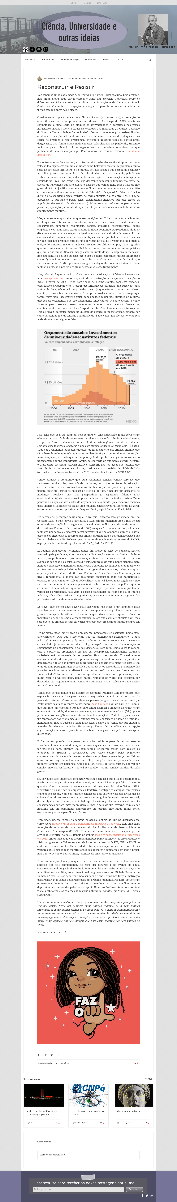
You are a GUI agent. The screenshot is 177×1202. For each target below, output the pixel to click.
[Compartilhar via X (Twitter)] (45, 1055)
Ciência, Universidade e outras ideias (79, 32)
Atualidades (90, 59)
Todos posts (29, 59)
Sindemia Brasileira (128, 1111)
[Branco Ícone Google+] (151, 1195)
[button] (150, 60)
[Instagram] (45, 49)
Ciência (105, 59)
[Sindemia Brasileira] (133, 1095)
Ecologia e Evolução (69, 59)
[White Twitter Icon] (147, 1195)
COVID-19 (119, 59)
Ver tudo (149, 1079)
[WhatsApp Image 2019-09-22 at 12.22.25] (25, 49)
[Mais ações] (138, 78)
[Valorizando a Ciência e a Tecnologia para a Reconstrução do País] (44, 1095)
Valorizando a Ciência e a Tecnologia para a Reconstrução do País (42, 1113)
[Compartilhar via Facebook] (38, 1055)
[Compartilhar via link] (59, 1055)
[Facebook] (32, 49)
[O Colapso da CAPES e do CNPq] (89, 1095)
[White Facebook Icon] (142, 1195)
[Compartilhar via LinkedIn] (52, 1055)
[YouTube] (39, 49)
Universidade (47, 59)
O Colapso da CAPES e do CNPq (88, 1113)
